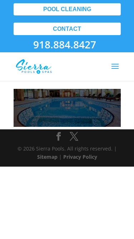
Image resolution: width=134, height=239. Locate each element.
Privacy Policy (80, 156)
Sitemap (47, 156)
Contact (67, 29)
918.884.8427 (64, 44)
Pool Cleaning (67, 9)
